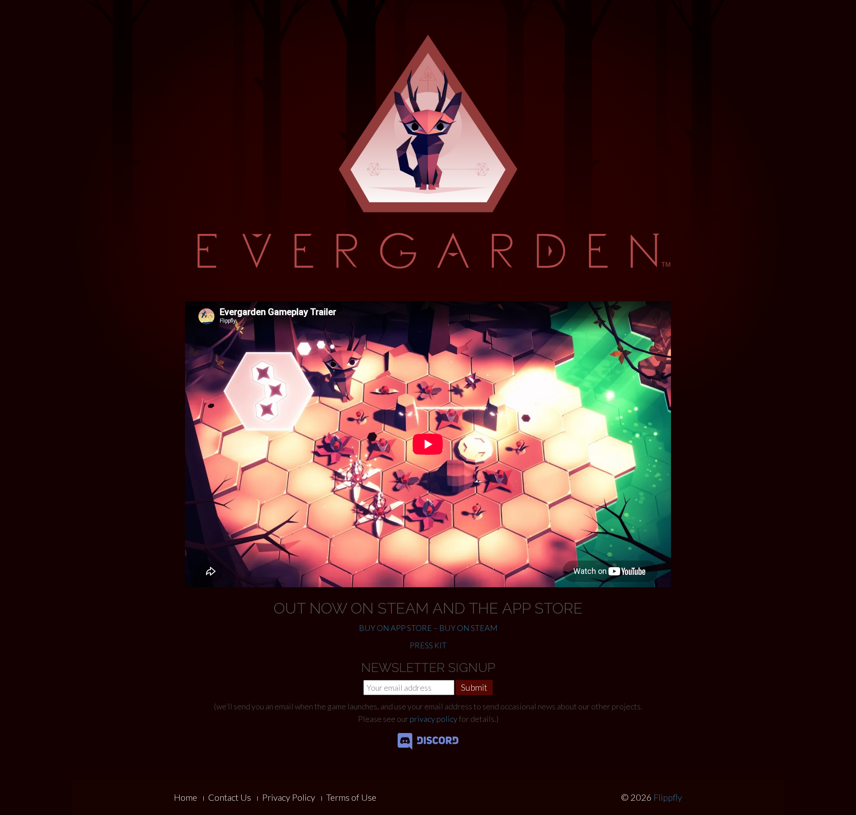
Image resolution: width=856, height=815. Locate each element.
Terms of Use (351, 797)
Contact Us (229, 797)
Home (185, 797)
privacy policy (433, 719)
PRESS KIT (428, 645)
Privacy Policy (288, 797)
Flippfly (668, 797)
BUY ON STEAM (468, 628)
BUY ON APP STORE (395, 628)
